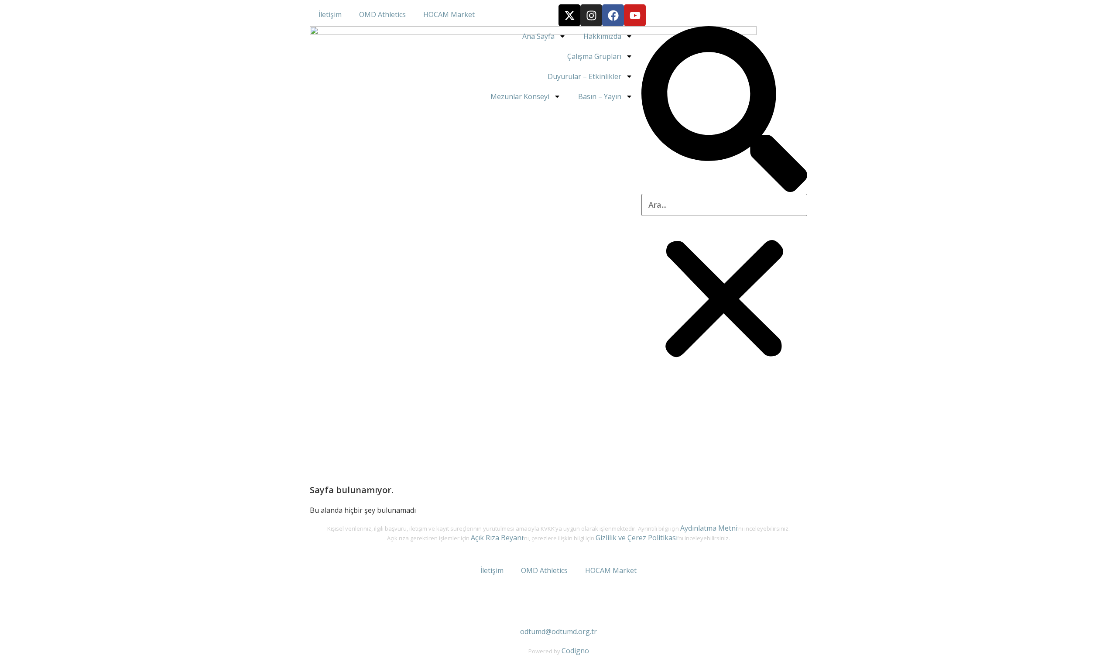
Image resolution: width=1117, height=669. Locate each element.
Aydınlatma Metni (708, 528)
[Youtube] (635, 15)
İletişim (330, 14)
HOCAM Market (449, 14)
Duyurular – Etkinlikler (584, 76)
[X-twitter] (569, 15)
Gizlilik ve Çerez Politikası (637, 537)
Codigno (575, 650)
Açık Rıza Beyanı (497, 537)
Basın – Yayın (599, 96)
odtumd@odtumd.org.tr (558, 631)
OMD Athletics (382, 14)
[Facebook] (613, 15)
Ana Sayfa (538, 36)
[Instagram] (591, 15)
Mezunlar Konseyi (519, 96)
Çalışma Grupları (594, 56)
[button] (724, 110)
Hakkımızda (602, 36)
